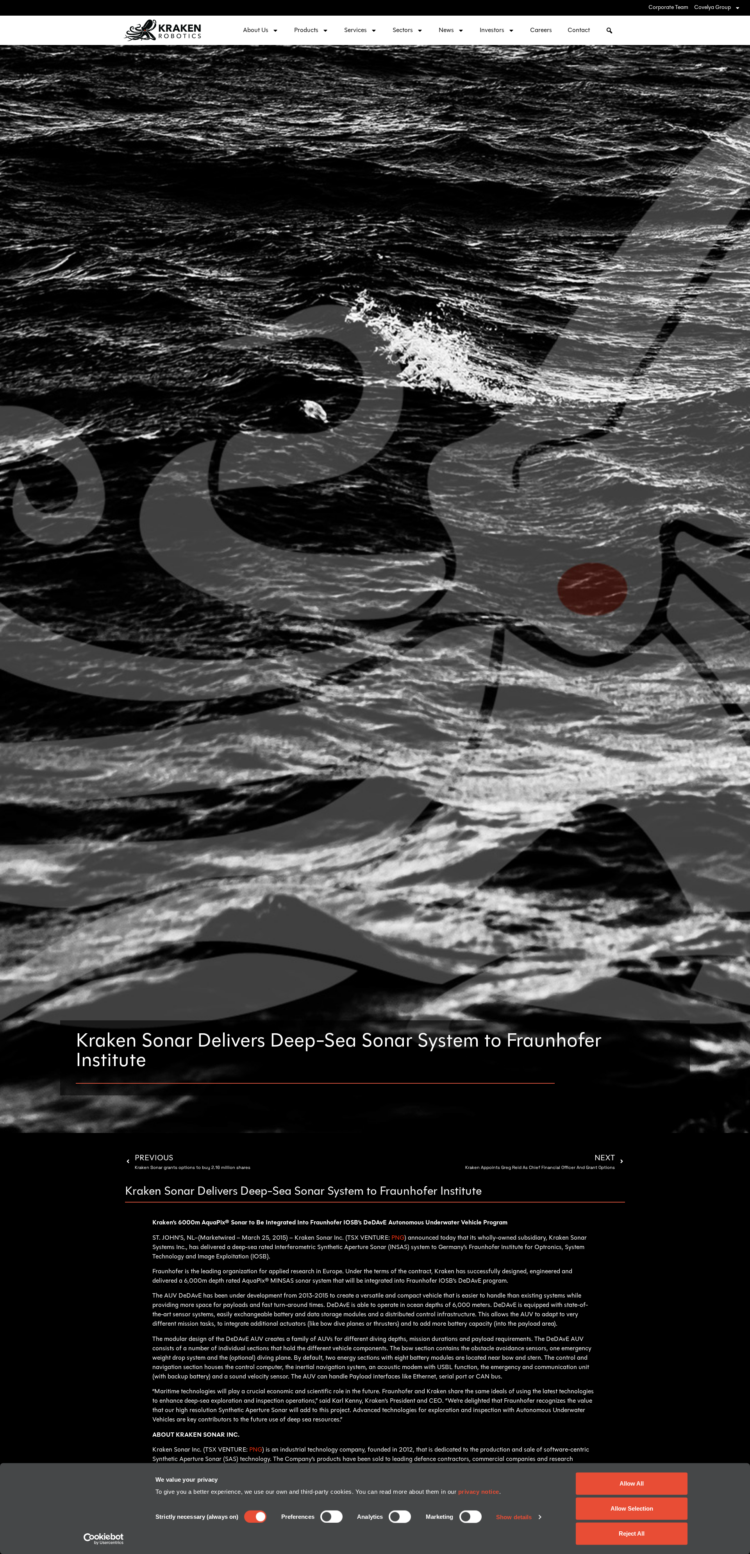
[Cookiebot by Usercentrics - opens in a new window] (104, 1539)
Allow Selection (632, 1508)
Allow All (632, 1483)
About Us (255, 30)
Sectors (403, 30)
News (446, 30)
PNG (397, 1238)
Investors (492, 30)
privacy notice (478, 1491)
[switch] (331, 1516)
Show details (514, 1516)
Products (306, 30)
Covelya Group (712, 8)
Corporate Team (668, 8)
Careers (541, 30)
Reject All (632, 1533)
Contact (579, 30)
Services (355, 30)
